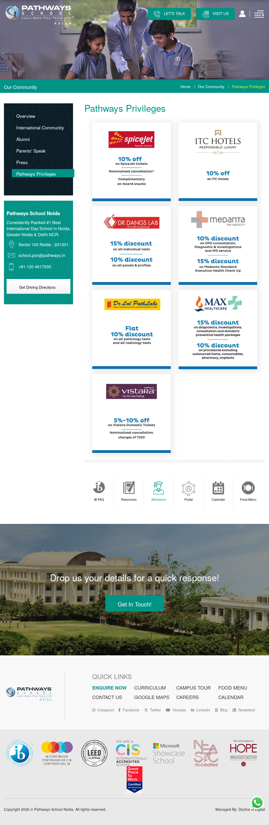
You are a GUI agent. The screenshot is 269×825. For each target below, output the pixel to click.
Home (185, 86)
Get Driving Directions (37, 287)
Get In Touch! (135, 604)
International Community (40, 127)
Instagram (105, 709)
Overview (25, 116)
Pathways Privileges (36, 173)
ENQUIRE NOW (109, 687)
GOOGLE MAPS (151, 697)
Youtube (179, 709)
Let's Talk (174, 13)
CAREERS (187, 697)
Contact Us (107, 697)
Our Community (211, 86)
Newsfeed (246, 709)
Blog (223, 709)
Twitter (155, 709)
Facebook (131, 709)
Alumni (23, 139)
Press (22, 162)
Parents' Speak (31, 150)
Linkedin (203, 709)
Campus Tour (193, 687)
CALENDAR (231, 697)
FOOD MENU (232, 687)
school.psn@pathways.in (41, 255)
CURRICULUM (150, 687)
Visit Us (220, 13)
